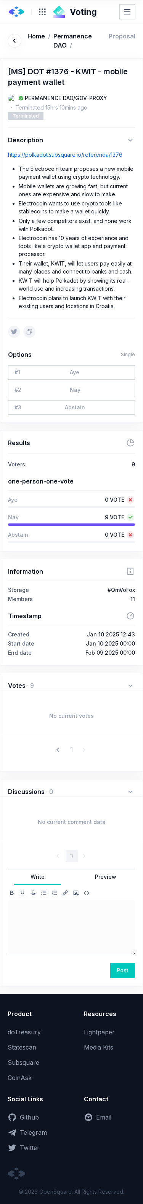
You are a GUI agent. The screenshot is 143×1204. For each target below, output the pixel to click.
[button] (58, 749)
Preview (105, 876)
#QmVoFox (121, 590)
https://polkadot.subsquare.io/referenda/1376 (65, 154)
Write (38, 876)
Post (123, 970)
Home (36, 36)
